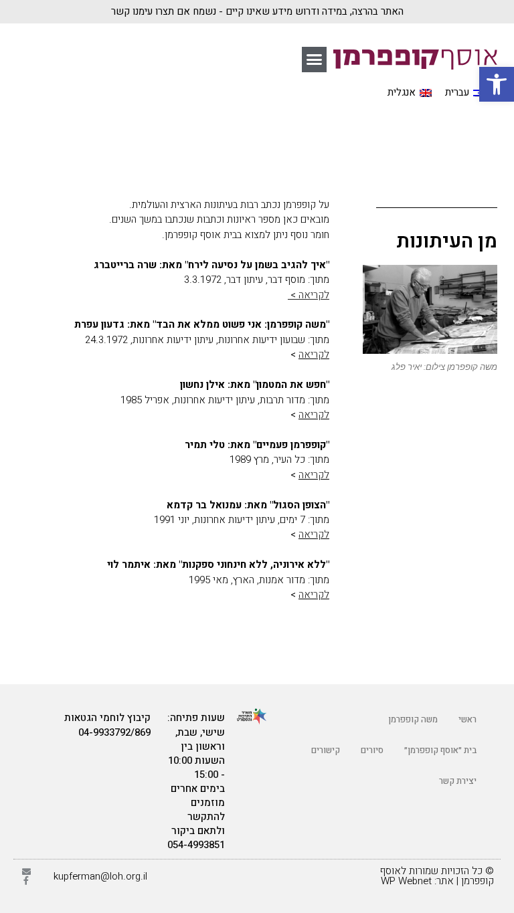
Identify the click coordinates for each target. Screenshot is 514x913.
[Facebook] (26, 880)
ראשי (467, 719)
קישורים (325, 750)
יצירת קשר (458, 781)
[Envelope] (26, 872)
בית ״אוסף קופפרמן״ (440, 750)
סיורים (372, 750)
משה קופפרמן (413, 719)
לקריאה (313, 354)
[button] (314, 59)
